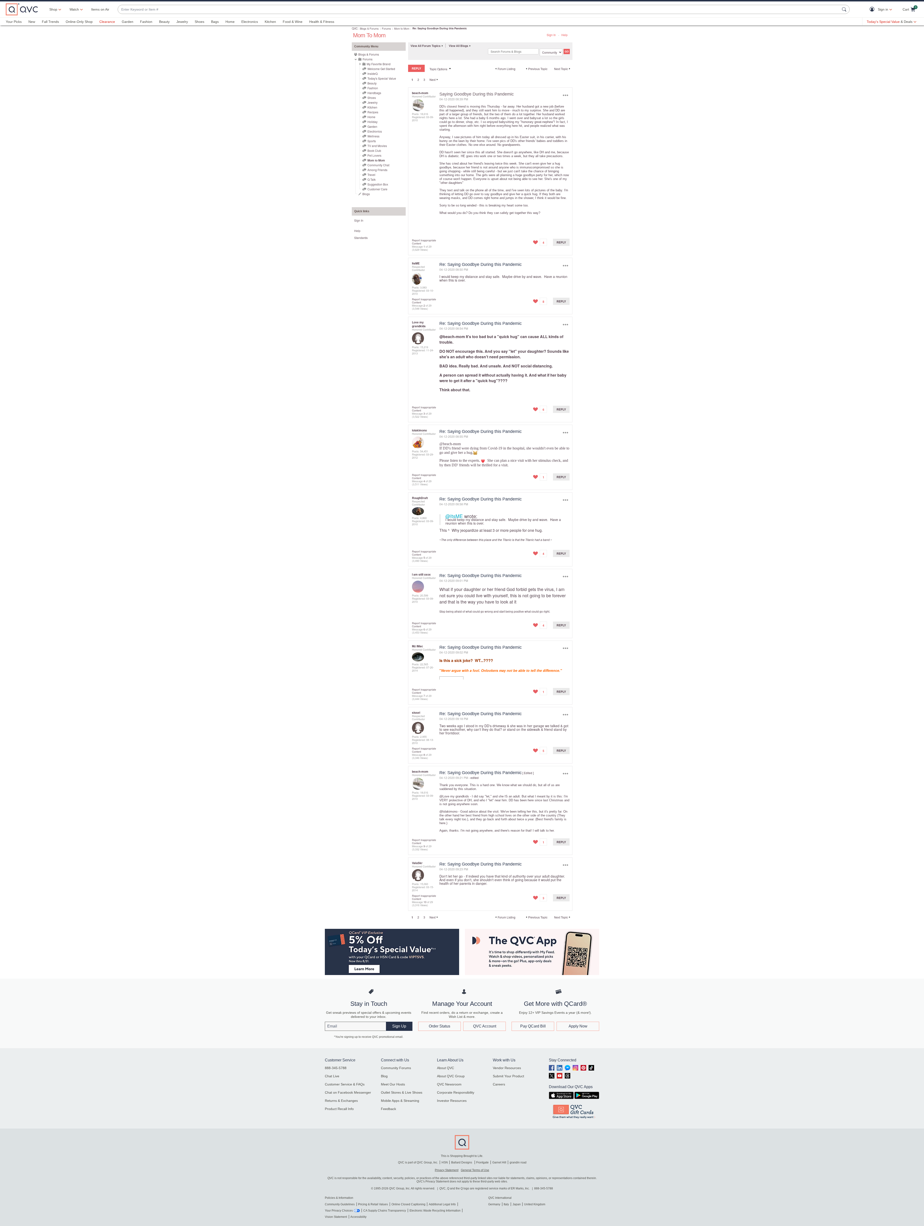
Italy (506, 1204)
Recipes (372, 112)
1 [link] (412, 79)
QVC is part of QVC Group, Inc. (418, 1162)
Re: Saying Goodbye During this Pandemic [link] (439, 28)
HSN (445, 1162)
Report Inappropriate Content (424, 241)
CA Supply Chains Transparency (384, 1210)
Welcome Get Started (381, 69)
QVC (355, 28)
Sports (371, 141)
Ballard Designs (462, 1162)
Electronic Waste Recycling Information (435, 1210)
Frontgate (482, 1162)
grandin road (518, 1162)
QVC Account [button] (484, 1026)
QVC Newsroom (449, 1084)
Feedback (388, 1109)
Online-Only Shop (79, 22)
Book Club (374, 150)
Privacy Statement (446, 1170)
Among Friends (377, 170)
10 (425, 902)
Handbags (374, 93)
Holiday (372, 122)
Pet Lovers (374, 155)
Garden (127, 22)
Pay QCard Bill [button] (533, 1026)
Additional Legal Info (442, 1204)
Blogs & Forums (369, 28)
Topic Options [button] (438, 69)
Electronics (249, 22)
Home (230, 22)
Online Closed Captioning (408, 1204)
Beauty (164, 22)
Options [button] (565, 95)
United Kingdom (534, 1204)
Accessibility (358, 1217)
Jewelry (182, 22)
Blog (384, 1076)
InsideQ (372, 73)
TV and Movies (377, 146)
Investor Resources (452, 1101)
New (31, 22)
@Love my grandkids (454, 796)
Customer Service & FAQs (345, 1084)
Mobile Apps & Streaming (400, 1101)
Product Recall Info (339, 1109)
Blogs (366, 194)
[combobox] (479, 9)
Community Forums (396, 1068)
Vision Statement (336, 1217)
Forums (386, 28)
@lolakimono (448, 811)
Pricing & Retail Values (373, 1204)
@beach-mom (452, 336)
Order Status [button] (439, 1026)
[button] (873, 9)
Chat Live (332, 1076)
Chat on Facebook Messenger (348, 1092)
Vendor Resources (507, 1068)
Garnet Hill (499, 1162)
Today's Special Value (381, 78)
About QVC (445, 1068)
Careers (499, 1084)
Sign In (551, 35)
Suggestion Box (377, 184)
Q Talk (371, 179)
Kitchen (270, 22)
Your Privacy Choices (339, 1210)
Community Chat (378, 165)
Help (564, 35)
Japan (517, 1204)
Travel (371, 175)
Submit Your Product (508, 1076)
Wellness (373, 136)
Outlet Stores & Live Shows (401, 1092)
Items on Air (100, 9)
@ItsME (454, 516)
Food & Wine (292, 22)
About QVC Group (451, 1076)
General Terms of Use (475, 1170)
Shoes (199, 22)
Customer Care (377, 189)
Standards (361, 238)
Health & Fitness (321, 22)
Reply (561, 242)
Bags (215, 22)
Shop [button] (53, 9)
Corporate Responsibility (455, 1092)
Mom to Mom (401, 28)
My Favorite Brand (379, 64)
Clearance (107, 22)
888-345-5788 (335, 1068)
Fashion (146, 22)
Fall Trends (50, 22)
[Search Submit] (844, 9)
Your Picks (14, 22)
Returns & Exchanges (341, 1101)
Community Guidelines (340, 1204)
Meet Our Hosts (393, 1084)
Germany (494, 1204)
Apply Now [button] (578, 1026)
